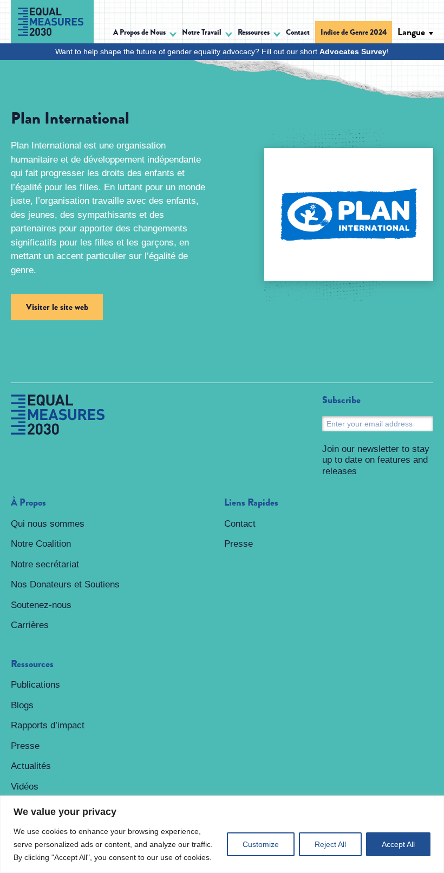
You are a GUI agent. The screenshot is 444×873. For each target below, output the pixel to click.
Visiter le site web (57, 307)
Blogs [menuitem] (22, 705)
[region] (222, 834)
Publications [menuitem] (35, 685)
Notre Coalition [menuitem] (41, 544)
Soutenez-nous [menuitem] (41, 605)
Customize (261, 844)
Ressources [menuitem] (32, 664)
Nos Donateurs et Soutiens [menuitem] (65, 584)
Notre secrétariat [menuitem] (45, 564)
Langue (411, 32)
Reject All (330, 844)
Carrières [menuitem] (30, 625)
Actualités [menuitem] (31, 766)
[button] (145, 34)
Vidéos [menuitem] (24, 786)
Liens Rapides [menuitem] (251, 503)
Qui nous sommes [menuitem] (47, 524)
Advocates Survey (353, 51)
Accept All (398, 844)
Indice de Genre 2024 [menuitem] (354, 32)
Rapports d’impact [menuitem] (47, 725)
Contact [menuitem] (298, 32)
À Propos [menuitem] (28, 503)
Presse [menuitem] (25, 746)
